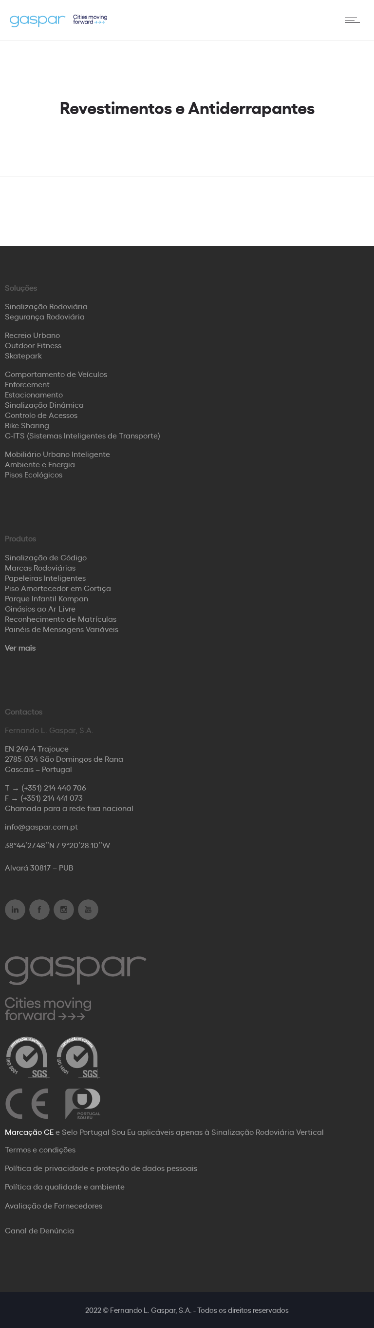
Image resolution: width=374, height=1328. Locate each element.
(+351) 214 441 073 (51, 797)
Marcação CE (29, 1131)
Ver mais (20, 647)
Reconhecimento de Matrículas (60, 618)
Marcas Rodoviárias (40, 567)
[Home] (58, 24)
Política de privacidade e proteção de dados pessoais (101, 1167)
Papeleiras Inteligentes (45, 577)
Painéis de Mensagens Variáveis (61, 628)
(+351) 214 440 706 (53, 787)
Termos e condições (40, 1149)
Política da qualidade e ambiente (65, 1186)
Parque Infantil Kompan (46, 598)
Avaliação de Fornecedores (53, 1205)
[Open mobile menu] (354, 20)
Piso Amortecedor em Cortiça (58, 587)
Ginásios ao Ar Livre (40, 608)
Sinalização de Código (46, 557)
